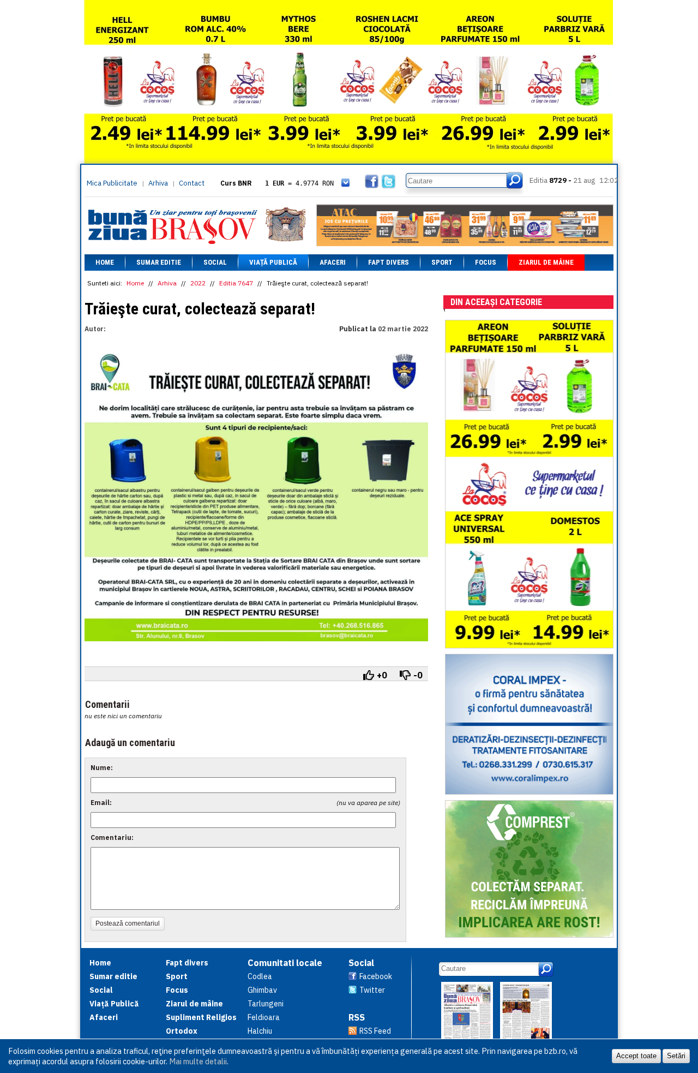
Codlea (260, 976)
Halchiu (260, 1031)
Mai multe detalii (198, 1061)
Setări (676, 1056)
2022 (198, 283)
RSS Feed (375, 1031)
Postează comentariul (127, 923)
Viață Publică (273, 262)
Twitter (372, 990)
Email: (101, 802)
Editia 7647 (236, 283)
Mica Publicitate (112, 183)
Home (104, 262)
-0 (418, 675)
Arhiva (158, 183)
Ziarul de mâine (546, 262)
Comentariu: (112, 837)
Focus (485, 262)
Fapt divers (388, 262)
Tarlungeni (266, 1004)
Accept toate (636, 1056)
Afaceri (333, 262)
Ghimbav (262, 990)
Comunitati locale (285, 962)
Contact (191, 183)
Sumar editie (158, 262)
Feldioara (264, 1017)
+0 (382, 675)
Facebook (375, 976)
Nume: (102, 768)
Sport (442, 262)
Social (215, 262)
